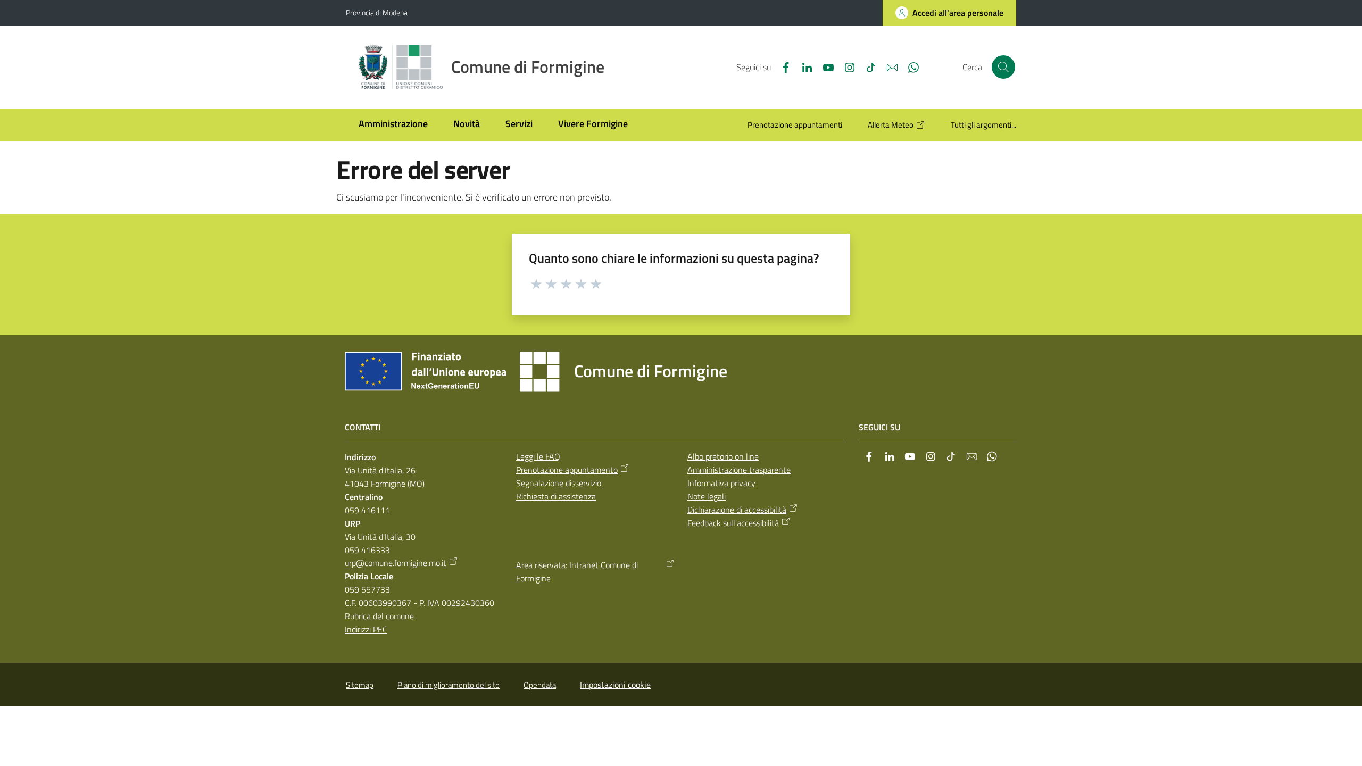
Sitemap (359, 685)
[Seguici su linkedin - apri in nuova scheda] (802, 66)
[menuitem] (393, 125)
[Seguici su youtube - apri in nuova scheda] (824, 66)
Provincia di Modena (377, 12)
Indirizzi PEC (366, 629)
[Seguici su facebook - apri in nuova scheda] (781, 66)
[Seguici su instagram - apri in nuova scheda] (845, 66)
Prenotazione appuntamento (567, 469)
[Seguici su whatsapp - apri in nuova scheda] (909, 66)
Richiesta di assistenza (556, 496)
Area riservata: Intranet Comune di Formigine (577, 572)
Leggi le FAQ (538, 456)
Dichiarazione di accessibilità (736, 509)
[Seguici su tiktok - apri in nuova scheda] (866, 66)
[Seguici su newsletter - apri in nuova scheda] (888, 66)
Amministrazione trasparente (739, 469)
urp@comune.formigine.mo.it (395, 562)
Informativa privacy (721, 483)
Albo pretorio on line (723, 456)
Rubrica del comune (379, 616)
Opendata (540, 685)
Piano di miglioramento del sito (448, 685)
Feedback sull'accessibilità (733, 523)
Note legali (706, 496)
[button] (1003, 67)
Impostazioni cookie (615, 684)
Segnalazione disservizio (558, 483)
